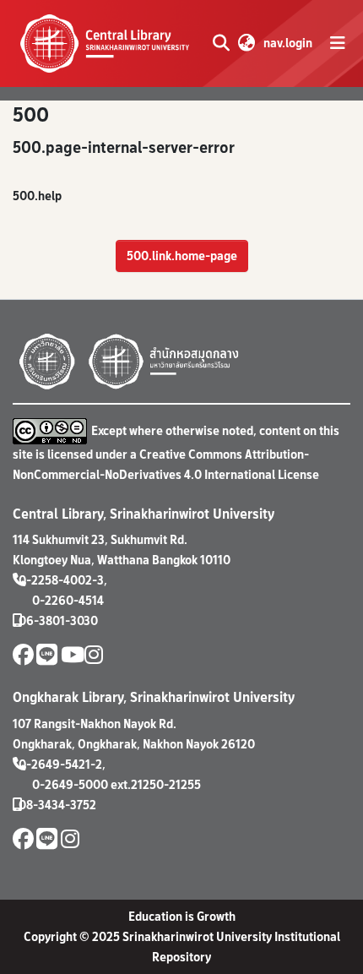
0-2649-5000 (70, 784)
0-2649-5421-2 (60, 764)
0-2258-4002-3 (61, 580)
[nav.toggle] (337, 43)
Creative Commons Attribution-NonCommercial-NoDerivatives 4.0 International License (166, 464)
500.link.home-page (182, 255)
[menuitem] (246, 43)
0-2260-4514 (68, 600)
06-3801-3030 (58, 620)
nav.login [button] (288, 42)
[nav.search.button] (220, 43)
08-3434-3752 (57, 804)
